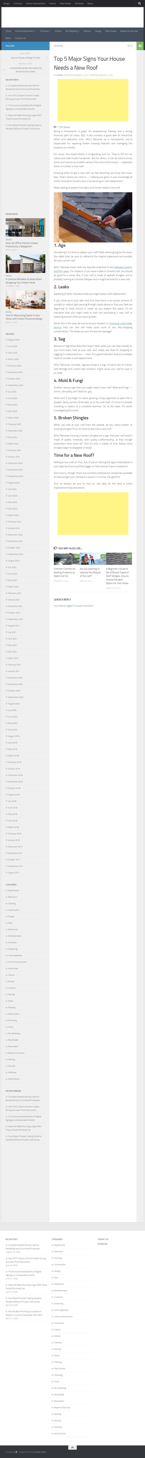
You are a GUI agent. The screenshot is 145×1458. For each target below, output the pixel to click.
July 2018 (12, 801)
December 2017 (15, 846)
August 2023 (14, 482)
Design (6, 3)
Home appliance (15, 955)
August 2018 (14, 794)
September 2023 (15, 476)
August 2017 (14, 872)
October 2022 (14, 547)
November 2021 (15, 606)
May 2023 (12, 502)
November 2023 (15, 469)
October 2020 (14, 690)
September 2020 (15, 697)
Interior (52, 3)
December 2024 (15, 430)
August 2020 (14, 703)
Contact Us (20, 38)
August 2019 (14, 736)
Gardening (12, 949)
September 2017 (15, 866)
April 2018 (12, 820)
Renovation (13, 1046)
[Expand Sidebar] (140, 46)
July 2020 (12, 710)
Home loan (13, 968)
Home (8, 31)
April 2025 (12, 411)
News (90, 3)
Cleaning (12, 903)
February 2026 (14, 365)
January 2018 (14, 840)
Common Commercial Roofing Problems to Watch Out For (64, 572)
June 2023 (12, 495)
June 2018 (12, 807)
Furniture (18, 3)
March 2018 (13, 827)
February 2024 (14, 450)
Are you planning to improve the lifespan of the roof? (90, 572)
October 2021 (14, 612)
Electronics (13, 929)
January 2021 (14, 671)
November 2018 (15, 781)
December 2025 (15, 372)
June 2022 (12, 573)
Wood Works (14, 1079)
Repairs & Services (129, 31)
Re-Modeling (72, 31)
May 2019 (12, 749)
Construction (13, 910)
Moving (11, 994)
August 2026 (14, 340)
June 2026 (12, 346)
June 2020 (12, 716)
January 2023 (14, 528)
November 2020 (15, 684)
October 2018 (14, 788)
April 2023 (12, 508)
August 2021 (14, 625)
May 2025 (12, 404)
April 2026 (12, 353)
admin (59, 75)
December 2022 (15, 534)
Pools (10, 1027)
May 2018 (12, 814)
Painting (11, 1007)
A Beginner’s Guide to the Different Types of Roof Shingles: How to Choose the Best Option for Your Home (117, 576)
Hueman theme (40, 1452)
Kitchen (87, 31)
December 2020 (15, 677)
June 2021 (12, 638)
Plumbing (12, 1020)
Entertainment (14, 936)
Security (11, 1066)
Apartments (13, 890)
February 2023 (14, 521)
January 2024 (14, 456)
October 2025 (14, 378)
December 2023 (15, 463)
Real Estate (65, 3)
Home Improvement (35, 3)
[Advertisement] (93, 100)
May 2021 (12, 645)
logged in (70, 605)
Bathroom (12, 897)
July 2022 (12, 567)
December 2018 (15, 775)
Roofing (58, 46)
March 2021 (13, 658)
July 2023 (12, 489)
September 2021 (15, 619)
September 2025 (15, 385)
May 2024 (12, 437)
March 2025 (13, 417)
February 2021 (14, 664)
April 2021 (12, 651)
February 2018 (14, 833)
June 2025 (12, 398)
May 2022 (12, 580)
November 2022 (15, 541)
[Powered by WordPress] (16, 1452)
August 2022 (14, 560)
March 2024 (13, 443)
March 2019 (13, 755)
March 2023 (13, 515)
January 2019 (14, 768)
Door (10, 923)
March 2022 (13, 586)
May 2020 (12, 723)
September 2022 (15, 554)
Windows (79, 3)
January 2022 (14, 599)
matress (12, 988)
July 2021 (12, 632)
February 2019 (14, 762)
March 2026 (13, 359)
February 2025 (14, 424)
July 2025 (12, 391)
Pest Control (13, 1014)
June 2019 (12, 742)
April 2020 (12, 729)
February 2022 (14, 593)
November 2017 (15, 853)
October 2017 (14, 859)
